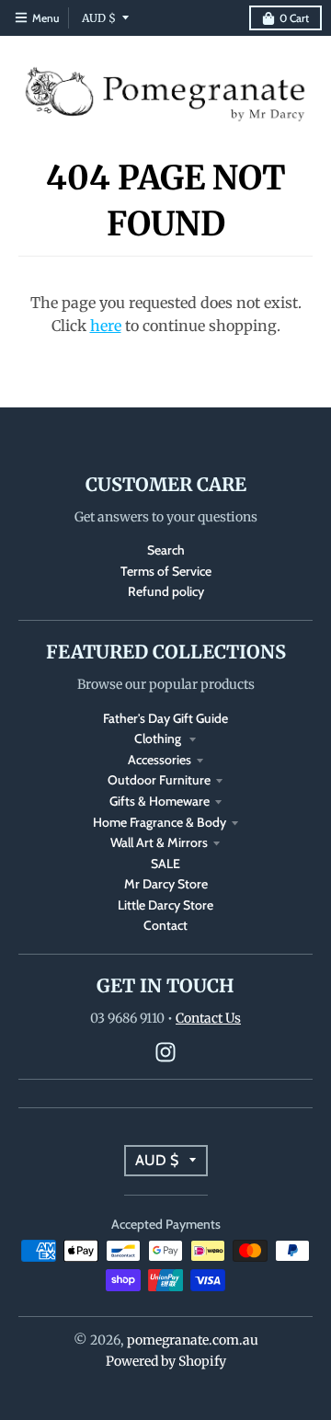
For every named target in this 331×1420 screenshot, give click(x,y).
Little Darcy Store (165, 905)
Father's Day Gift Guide (165, 718)
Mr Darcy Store (166, 884)
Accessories (159, 759)
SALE (165, 863)
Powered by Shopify (166, 1361)
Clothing (159, 738)
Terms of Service (165, 571)
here (105, 325)
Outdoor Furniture (159, 780)
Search (166, 550)
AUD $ (99, 18)
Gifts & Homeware (159, 801)
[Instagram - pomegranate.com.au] (165, 1052)
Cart (294, 18)
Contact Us (208, 1018)
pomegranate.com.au (192, 1340)
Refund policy (166, 591)
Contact (165, 925)
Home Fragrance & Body (159, 822)
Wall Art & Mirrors (159, 842)
